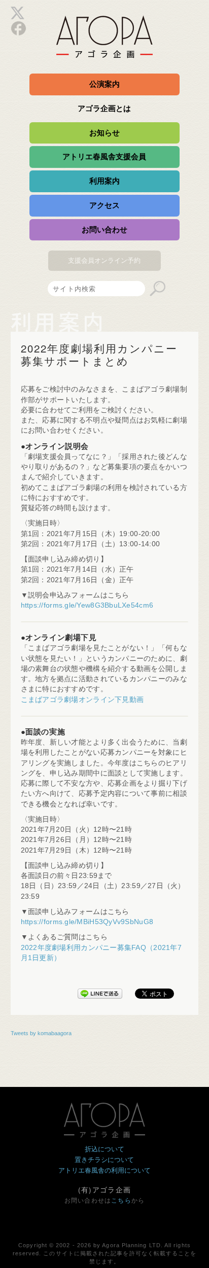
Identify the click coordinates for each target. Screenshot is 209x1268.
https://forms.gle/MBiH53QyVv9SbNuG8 (87, 922)
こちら (121, 1200)
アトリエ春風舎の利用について (104, 1170)
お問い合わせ (104, 229)
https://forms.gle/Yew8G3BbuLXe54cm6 (87, 605)
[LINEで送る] (100, 992)
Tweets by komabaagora (41, 1033)
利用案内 (104, 181)
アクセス (104, 205)
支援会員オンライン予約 (104, 260)
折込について (104, 1149)
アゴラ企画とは (104, 108)
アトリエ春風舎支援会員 (104, 156)
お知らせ (104, 132)
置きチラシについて (104, 1160)
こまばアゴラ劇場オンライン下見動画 (82, 699)
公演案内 (104, 84)
